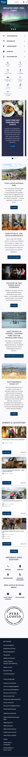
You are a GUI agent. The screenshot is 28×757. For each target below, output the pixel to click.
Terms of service (8, 702)
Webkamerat (14, 51)
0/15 (7, 65)
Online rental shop (9, 658)
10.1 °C (8, 87)
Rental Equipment (9, 652)
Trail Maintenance (9, 674)
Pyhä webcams (8, 726)
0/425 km (7, 80)
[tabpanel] (14, 18)
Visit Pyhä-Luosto (9, 735)
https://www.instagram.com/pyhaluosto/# (20, 595)
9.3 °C (20, 87)
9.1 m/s (8, 94)
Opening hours (8, 722)
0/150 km (20, 73)
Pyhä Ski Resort (9, 679)
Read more (6, 452)
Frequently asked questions (12, 699)
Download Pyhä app (9, 709)
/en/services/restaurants (14, 40)
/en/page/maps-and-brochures (20, 575)
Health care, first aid (9, 732)
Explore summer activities (14, 355)
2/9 (20, 65)
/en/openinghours (14, 46)
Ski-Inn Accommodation (11, 689)
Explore (12, 146)
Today (16, 2)
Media (5, 739)
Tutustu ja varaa (14, 257)
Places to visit (7, 667)
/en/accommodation (14, 35)
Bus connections (14, 56)
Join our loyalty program (11, 686)
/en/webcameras (20, 566)
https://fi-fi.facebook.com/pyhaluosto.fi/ (8, 595)
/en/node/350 (8, 565)
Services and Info (9, 713)
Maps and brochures (9, 729)
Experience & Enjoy (9, 648)
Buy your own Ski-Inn (10, 693)
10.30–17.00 (7, 73)
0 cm (20, 80)
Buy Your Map (7, 670)
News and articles (9, 696)
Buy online (7, 641)
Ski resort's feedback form (11, 706)
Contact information (9, 683)
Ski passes (6, 655)
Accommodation (8, 645)
